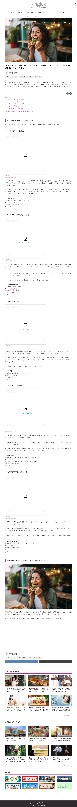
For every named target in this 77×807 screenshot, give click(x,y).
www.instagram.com (10, 176)
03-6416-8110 (13, 289)
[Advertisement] (22, 639)
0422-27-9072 (13, 202)
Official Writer (13, 72)
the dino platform (40, 805)
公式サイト (8, 295)
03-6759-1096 (13, 459)
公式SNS (7, 208)
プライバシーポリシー (41, 802)
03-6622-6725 (13, 546)
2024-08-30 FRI (13, 73)
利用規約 (33, 802)
